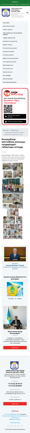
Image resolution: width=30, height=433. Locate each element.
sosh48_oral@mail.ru (15, 399)
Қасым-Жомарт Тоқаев (15, 265)
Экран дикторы (15, 422)
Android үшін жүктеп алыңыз (14, 116)
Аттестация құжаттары (9, 82)
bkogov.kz (15, 2)
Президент (15, 263)
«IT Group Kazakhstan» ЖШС (12, 414)
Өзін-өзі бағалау (8, 79)
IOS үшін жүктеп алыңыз (15, 121)
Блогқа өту (15, 347)
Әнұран (19, 298)
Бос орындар (7, 75)
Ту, (15, 298)
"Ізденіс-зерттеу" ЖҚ (9, 38)
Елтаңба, (11, 298)
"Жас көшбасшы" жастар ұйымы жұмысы (12, 33)
